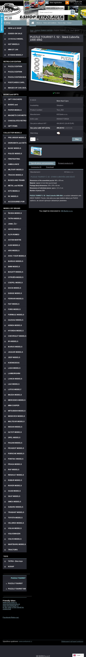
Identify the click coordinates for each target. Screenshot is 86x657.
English (78, 655)
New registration (55, 2)
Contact (69, 23)
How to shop (61, 23)
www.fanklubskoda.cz (11, 604)
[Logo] (17, 12)
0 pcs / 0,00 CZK (76, 2)
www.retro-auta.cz (10, 602)
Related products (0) (65, 163)
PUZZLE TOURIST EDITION (43, 30)
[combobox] (78, 655)
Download (50, 167)
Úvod (31, 30)
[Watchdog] (58, 132)
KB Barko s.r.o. (67, 211)
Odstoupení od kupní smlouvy (72, 641)
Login (41, 2)
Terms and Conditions (50, 23)
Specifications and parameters (42, 163)
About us (39, 23)
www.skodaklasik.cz (11, 606)
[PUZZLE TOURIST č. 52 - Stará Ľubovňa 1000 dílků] (56, 47)
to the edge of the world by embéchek (13, 608)
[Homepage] (33, 23)
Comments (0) (36, 167)
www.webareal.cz (25, 641)
